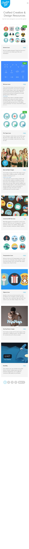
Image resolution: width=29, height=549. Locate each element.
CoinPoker (5, 96)
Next (20, 382)
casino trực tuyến (7, 177)
